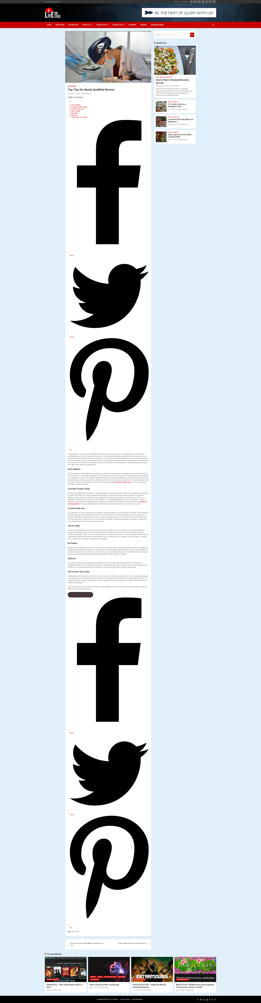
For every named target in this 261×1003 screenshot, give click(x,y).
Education (59, 25)
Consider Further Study (79, 107)
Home (49, 25)
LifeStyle (86, 25)
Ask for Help (75, 111)
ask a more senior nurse (123, 482)
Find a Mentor (76, 105)
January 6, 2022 (51, 990)
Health (162, 77)
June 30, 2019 (172, 109)
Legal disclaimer (137, 999)
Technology (117, 25)
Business (132, 25)
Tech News (121, 977)
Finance (143, 25)
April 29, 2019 (172, 124)
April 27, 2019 (172, 139)
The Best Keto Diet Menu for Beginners (181, 120)
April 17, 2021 (94, 987)
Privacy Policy (125, 999)
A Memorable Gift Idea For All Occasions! (132, 943)
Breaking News (157, 25)
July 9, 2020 (180, 990)
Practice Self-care (77, 109)
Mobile (100, 977)
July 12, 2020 (137, 990)
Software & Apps (53, 979)
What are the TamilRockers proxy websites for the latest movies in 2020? (195, 986)
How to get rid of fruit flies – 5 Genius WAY (180, 135)
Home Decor (101, 25)
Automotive (73, 25)
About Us (177, 1)
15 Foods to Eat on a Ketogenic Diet (177, 105)
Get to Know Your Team (79, 117)
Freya (59, 990)
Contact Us (185, 1)
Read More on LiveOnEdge (80, 595)
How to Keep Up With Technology (104, 985)
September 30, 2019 (162, 86)
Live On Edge (113, 999)
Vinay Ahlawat (86, 93)
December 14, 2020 (74, 93)
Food (157, 77)
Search (192, 35)
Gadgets (93, 977)
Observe (74, 115)
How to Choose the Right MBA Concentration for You (86, 944)
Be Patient (74, 113)
